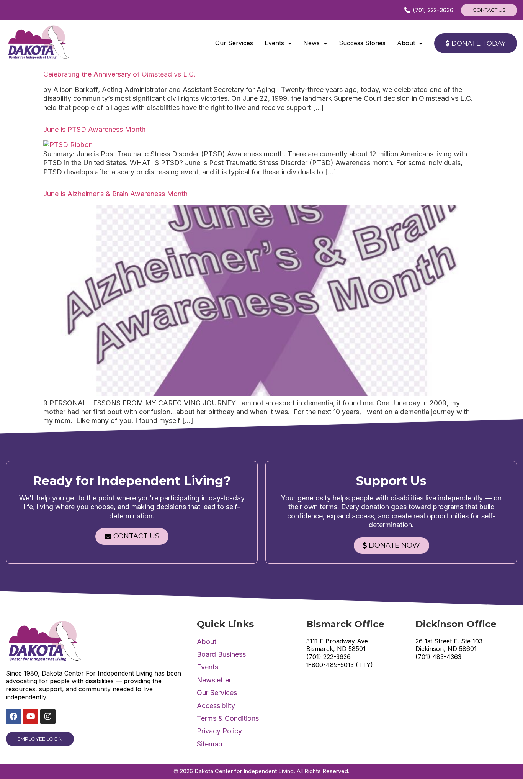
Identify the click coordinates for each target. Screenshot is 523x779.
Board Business (221, 654)
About (406, 43)
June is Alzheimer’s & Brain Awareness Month (115, 194)
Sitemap (209, 744)
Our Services (234, 43)
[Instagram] (48, 716)
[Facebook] (13, 716)
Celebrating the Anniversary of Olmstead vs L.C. (119, 74)
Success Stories (362, 43)
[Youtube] (30, 716)
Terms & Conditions (228, 718)
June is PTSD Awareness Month (94, 129)
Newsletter (214, 680)
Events (274, 43)
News (311, 43)
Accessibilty (216, 706)
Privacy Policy (219, 731)
